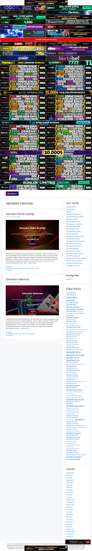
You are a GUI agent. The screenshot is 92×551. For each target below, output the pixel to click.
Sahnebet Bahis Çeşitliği (20, 213)
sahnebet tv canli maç (71, 421)
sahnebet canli (78, 333)
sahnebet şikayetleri (71, 454)
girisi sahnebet (71, 304)
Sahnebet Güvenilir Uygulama (74, 253)
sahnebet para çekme (75, 406)
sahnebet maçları (69, 391)
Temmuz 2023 (70, 531)
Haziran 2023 (70, 534)
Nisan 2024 (69, 509)
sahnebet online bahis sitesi (78, 391)
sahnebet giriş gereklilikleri (71, 364)
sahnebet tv (80, 419)
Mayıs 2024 (69, 507)
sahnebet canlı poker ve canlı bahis (72, 344)
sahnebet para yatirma (75, 399)
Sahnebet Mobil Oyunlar (73, 251)
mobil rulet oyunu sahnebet (71, 313)
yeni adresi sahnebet (73, 457)
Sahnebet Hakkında (17, 279)
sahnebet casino (70, 345)
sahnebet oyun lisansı (70, 397)
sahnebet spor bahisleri (72, 417)
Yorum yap (10, 269)
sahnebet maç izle (71, 387)
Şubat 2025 (69, 485)
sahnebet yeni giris (73, 437)
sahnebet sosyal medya (72, 415)
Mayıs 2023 (69, 536)
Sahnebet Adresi (71, 207)
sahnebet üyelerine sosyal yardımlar (72, 448)
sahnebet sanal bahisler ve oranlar (72, 409)
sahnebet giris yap (73, 357)
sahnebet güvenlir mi (73, 370)
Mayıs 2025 (69, 482)
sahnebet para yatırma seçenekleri (72, 402)
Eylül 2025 (69, 477)
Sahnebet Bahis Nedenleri (73, 214)
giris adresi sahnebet (72, 302)
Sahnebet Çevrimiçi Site (73, 255)
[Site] (23, 67)
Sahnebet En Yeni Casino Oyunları (76, 258)
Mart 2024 (69, 512)
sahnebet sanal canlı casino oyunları (72, 411)
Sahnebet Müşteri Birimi (73, 221)
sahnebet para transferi (79, 397)
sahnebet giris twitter (75, 355)
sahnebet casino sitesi (72, 347)
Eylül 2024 (69, 497)
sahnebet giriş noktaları (81, 364)
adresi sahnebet (71, 292)
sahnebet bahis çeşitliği (13, 268)
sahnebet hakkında (24, 268)
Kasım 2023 (69, 521)
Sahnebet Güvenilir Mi (71, 368)
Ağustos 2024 (70, 499)
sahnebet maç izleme (74, 390)
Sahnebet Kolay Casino (72, 229)
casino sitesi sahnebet (71, 298)
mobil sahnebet (81, 313)
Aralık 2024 (69, 490)
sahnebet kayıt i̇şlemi (81, 381)
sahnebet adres (70, 315)
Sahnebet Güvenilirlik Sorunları (75, 236)
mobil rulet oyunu (80, 311)
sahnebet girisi (73, 352)
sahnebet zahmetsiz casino (71, 443)
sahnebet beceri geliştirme (80, 329)
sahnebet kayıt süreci (71, 383)
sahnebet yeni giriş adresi (72, 439)
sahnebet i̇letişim (21, 333)
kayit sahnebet (71, 311)
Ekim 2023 (69, 524)
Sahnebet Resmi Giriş (72, 233)
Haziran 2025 (70, 480)
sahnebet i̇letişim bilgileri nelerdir (72, 377)
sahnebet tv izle (70, 425)
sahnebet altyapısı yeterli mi (71, 319)
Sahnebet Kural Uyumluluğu (74, 224)
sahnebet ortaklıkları (70, 393)
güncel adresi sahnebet (74, 309)
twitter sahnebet (81, 454)
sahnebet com (69, 349)
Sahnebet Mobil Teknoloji (73, 231)
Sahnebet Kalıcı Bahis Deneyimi (75, 241)
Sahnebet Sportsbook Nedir (74, 263)
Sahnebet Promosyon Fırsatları (75, 216)
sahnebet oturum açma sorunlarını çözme (73, 395)
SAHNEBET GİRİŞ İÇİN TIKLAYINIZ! (46, 39)
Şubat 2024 (69, 514)
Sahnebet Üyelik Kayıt (72, 248)
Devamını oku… (32, 263)
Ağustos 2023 (70, 529)
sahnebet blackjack (81, 331)
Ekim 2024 (69, 495)
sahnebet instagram (34, 268)
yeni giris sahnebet (30, 333)
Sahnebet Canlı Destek (72, 342)
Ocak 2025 (69, 487)
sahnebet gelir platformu (78, 349)
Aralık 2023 (69, 519)
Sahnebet (9, 266)
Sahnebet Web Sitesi (71, 429)
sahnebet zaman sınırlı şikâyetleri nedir (73, 444)
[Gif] (46, 92)
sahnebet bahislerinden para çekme (72, 325)
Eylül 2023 (69, 526)
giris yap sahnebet (73, 307)
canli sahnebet (71, 295)
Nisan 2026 (69, 475)
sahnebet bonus (70, 333)
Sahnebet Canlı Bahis (71, 336)
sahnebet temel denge (70, 419)
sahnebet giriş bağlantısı (72, 362)
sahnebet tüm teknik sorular (71, 427)
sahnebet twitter (80, 425)
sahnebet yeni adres (72, 435)
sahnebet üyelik (71, 450)
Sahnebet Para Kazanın (73, 265)
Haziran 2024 (70, 504)
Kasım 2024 (69, 492)
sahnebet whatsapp (73, 433)
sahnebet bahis (71, 321)
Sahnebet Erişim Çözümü (73, 246)
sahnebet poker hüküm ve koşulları (72, 408)
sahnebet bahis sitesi (73, 327)
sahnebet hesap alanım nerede (71, 374)
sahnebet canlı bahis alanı (71, 338)
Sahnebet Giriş (70, 209)
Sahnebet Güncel (71, 366)
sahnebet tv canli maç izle (72, 423)
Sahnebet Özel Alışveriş (73, 238)
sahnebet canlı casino (71, 340)
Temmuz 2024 (70, 502)
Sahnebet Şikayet (72, 452)
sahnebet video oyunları (81, 427)
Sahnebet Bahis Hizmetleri (73, 260)
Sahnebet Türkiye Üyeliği (73, 226)
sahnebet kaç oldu (73, 385)
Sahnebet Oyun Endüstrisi (73, 243)
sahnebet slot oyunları (70, 413)
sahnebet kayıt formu (71, 381)
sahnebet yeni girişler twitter (71, 441)
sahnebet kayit (70, 379)
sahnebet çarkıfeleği (70, 446)
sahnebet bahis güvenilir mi (71, 323)
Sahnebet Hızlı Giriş (72, 219)
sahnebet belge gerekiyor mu (71, 331)
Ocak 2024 (69, 517)
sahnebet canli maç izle (73, 334)
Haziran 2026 (70, 472)
